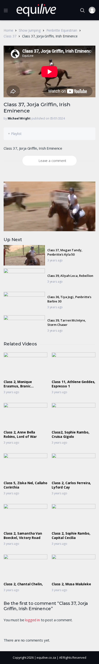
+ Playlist (15, 133)
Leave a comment (52, 160)
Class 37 (10, 36)
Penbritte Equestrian (61, 30)
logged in (32, 619)
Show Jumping (29, 30)
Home (8, 30)
